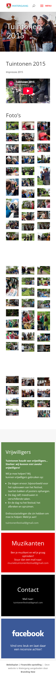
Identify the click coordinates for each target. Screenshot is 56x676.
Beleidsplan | (13, 664)
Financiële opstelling (31, 664)
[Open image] (12, 126)
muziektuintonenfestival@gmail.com (28, 563)
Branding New (28, 671)
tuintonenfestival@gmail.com (22, 522)
